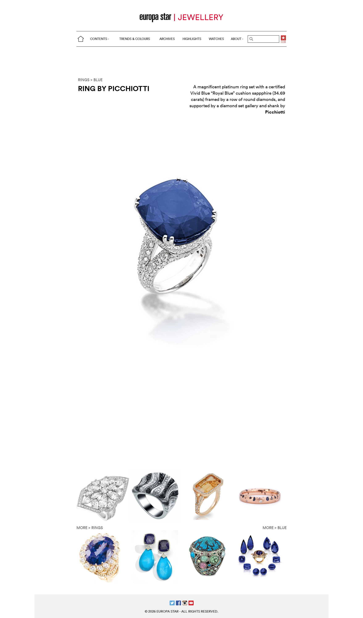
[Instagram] (184, 602)
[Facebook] (178, 602)
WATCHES (216, 39)
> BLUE (97, 79)
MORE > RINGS (89, 527)
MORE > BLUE (275, 527)
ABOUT (236, 39)
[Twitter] (172, 602)
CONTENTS (98, 39)
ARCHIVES (167, 39)
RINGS (83, 79)
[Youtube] (191, 602)
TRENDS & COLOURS (134, 39)
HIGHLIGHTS (192, 39)
